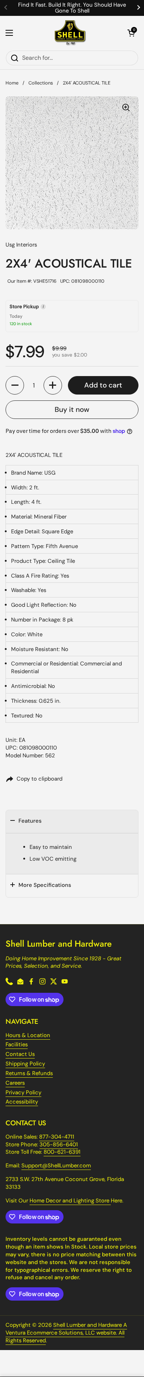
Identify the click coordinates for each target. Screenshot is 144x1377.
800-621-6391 (62, 1152)
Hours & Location (28, 1035)
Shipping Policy (25, 1063)
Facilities (17, 1044)
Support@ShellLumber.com (56, 1165)
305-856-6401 (59, 1144)
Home (12, 83)
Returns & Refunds (29, 1073)
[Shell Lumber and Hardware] (70, 33)
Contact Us (20, 1054)
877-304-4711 (56, 1136)
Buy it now (72, 409)
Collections (40, 83)
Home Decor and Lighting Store (70, 1200)
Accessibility (22, 1101)
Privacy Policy (23, 1092)
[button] (131, 32)
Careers (15, 1083)
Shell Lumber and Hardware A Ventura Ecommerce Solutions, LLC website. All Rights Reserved (66, 1332)
